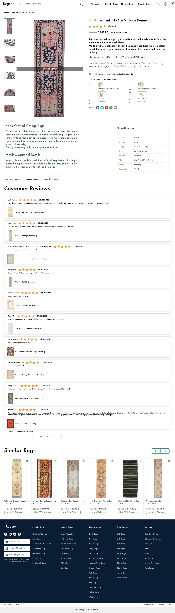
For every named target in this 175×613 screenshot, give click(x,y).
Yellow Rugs (94, 592)
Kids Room (65, 568)
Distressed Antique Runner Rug (45, 502)
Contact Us (14, 542)
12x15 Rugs (122, 568)
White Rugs (93, 597)
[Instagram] (10, 535)
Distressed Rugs (38, 553)
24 (41, 437)
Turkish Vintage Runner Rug (72, 502)
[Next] (60, 437)
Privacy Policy (148, 605)
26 (53, 437)
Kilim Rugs (36, 539)
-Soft (88, 610)
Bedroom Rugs (67, 539)
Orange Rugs (94, 568)
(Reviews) (112, 26)
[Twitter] (14, 535)
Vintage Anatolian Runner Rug (131, 502)
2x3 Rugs (121, 534)
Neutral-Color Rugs (97, 563)
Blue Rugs (93, 539)
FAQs (147, 553)
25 (47, 437)
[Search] (81, 4)
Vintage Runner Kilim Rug (157, 502)
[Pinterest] (19, 535)
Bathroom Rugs (67, 549)
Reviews (148, 544)
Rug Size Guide (151, 534)
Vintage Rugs (96, 4)
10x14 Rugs (122, 563)
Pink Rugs (93, 573)
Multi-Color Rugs (96, 558)
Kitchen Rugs (66, 553)
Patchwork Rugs (39, 563)
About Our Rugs (152, 563)
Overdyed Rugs (38, 549)
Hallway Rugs (66, 558)
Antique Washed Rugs (41, 544)
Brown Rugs (94, 544)
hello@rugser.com (16, 554)
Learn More (102, 91)
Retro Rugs (36, 558)
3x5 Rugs (121, 539)
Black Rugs (93, 534)
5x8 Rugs (121, 544)
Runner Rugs (122, 573)
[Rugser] (11, 528)
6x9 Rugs (121, 549)
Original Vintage (39, 534)
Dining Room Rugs (68, 544)
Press (147, 549)
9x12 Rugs (121, 558)
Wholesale (149, 568)
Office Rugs (65, 563)
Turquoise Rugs (95, 587)
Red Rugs (92, 583)
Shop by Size (144, 4)
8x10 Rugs (121, 553)
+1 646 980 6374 (17, 548)
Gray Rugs (93, 549)
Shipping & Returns (153, 539)
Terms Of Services (164, 605)
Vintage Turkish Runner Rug (15, 502)
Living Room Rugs (68, 534)
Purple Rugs (94, 578)
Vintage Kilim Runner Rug (100, 502)
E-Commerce (95, 610)
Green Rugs (94, 553)
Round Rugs (122, 578)
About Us (149, 558)
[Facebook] (5, 535)
